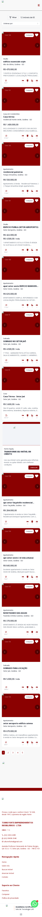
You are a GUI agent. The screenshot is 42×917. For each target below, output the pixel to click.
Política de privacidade (10, 898)
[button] (4, 45)
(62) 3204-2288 (10, 835)
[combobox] (21, 23)
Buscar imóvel (7, 869)
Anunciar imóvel (8, 873)
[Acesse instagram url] (21, 914)
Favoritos (5, 890)
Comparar (5, 894)
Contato (5, 877)
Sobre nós (6, 866)
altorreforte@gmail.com (13, 841)
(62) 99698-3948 (10, 838)
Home (4, 862)
